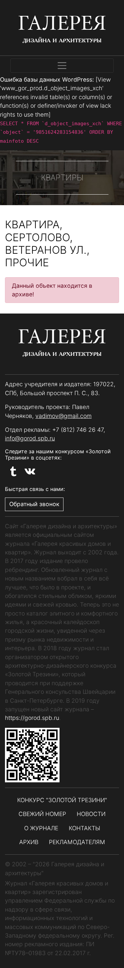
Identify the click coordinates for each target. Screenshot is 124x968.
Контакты (84, 828)
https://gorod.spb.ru (32, 717)
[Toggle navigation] (62, 65)
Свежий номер (42, 813)
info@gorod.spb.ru (30, 438)
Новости (91, 813)
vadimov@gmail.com (63, 415)
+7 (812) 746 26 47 (77, 429)
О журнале (41, 828)
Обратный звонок (34, 504)
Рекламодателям (77, 841)
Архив (28, 841)
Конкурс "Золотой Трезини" (62, 800)
